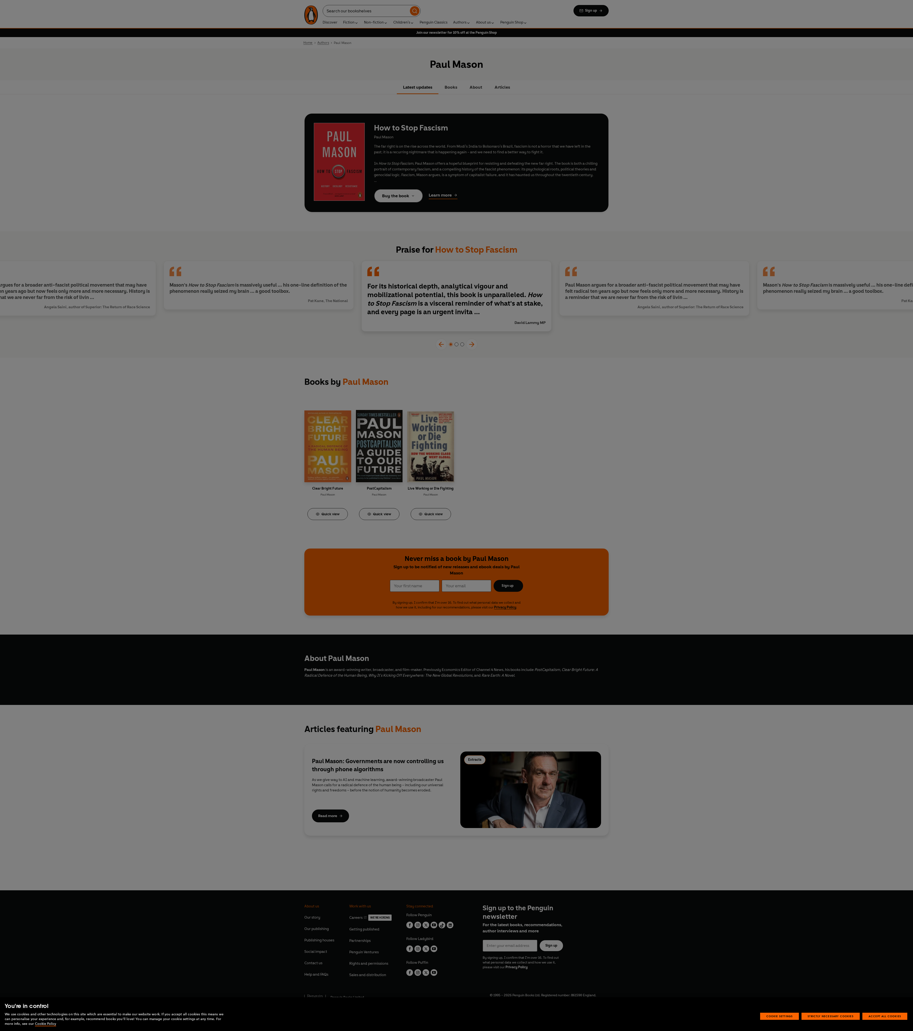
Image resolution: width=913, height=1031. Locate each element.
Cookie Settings (779, 1016)
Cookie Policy (45, 1024)
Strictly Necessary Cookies (831, 1016)
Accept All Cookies (885, 1016)
